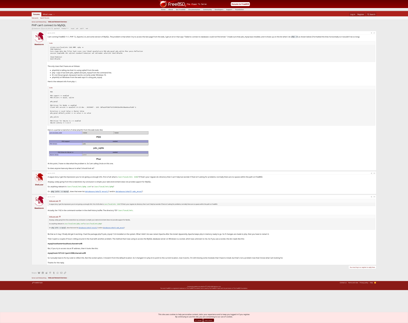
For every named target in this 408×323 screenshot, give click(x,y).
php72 (82, 28)
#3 (374, 197)
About (170, 9)
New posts (35, 18)
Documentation (194, 9)
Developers (219, 9)
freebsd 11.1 (65, 28)
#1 (374, 33)
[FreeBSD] (182, 7)
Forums (36, 14)
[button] (54, 14)
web (87, 28)
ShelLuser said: (53, 201)
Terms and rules (353, 283)
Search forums (44, 18)
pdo (77, 28)
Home (163, 9)
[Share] (371, 33)
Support (229, 9)
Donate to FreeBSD (240, 4)
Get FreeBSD (181, 9)
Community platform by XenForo (204, 286)
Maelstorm (36, 28)
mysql (72, 28)
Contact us (343, 283)
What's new (47, 14)
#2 (374, 173)
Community (207, 9)
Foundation (239, 9)
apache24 (57, 28)
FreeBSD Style (37, 283)
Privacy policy (364, 283)
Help (371, 283)
